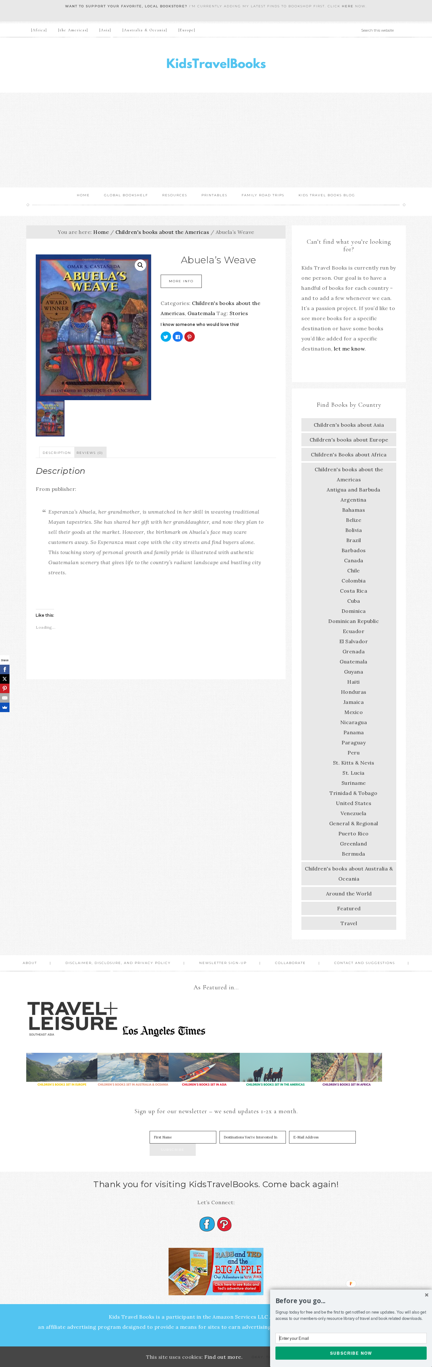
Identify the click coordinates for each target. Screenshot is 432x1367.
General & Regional (353, 823)
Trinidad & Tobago (354, 793)
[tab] (57, 452)
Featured (349, 908)
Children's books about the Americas (162, 232)
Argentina (354, 500)
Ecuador (354, 631)
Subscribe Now (351, 1353)
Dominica (354, 611)
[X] (4, 679)
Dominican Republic (353, 621)
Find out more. (223, 1357)
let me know (349, 348)
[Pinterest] (4, 688)
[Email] (4, 698)
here (348, 6)
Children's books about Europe (349, 439)
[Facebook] (4, 669)
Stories (239, 313)
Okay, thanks (267, 1357)
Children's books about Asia (349, 425)
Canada (353, 560)
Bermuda (353, 854)
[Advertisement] (216, 140)
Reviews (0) (90, 453)
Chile (353, 570)
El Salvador (353, 641)
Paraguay (354, 742)
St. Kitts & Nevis (353, 763)
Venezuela (354, 813)
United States (354, 803)
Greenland (353, 843)
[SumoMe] (4, 707)
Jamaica (353, 702)
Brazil (353, 540)
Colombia (354, 580)
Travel (349, 923)
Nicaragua (353, 722)
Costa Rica (353, 591)
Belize (353, 520)
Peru (354, 752)
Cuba (353, 601)
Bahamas (353, 510)
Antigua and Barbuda (353, 489)
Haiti (353, 682)
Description (57, 453)
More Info (181, 281)
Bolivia (353, 530)
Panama (353, 732)
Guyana (353, 671)
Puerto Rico (353, 833)
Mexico (353, 712)
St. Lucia (354, 773)
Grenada (354, 651)
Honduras (354, 692)
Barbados (354, 550)
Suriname (354, 783)
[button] (351, 1301)
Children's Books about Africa (349, 454)
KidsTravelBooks (216, 65)
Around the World (349, 893)
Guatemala (201, 313)
